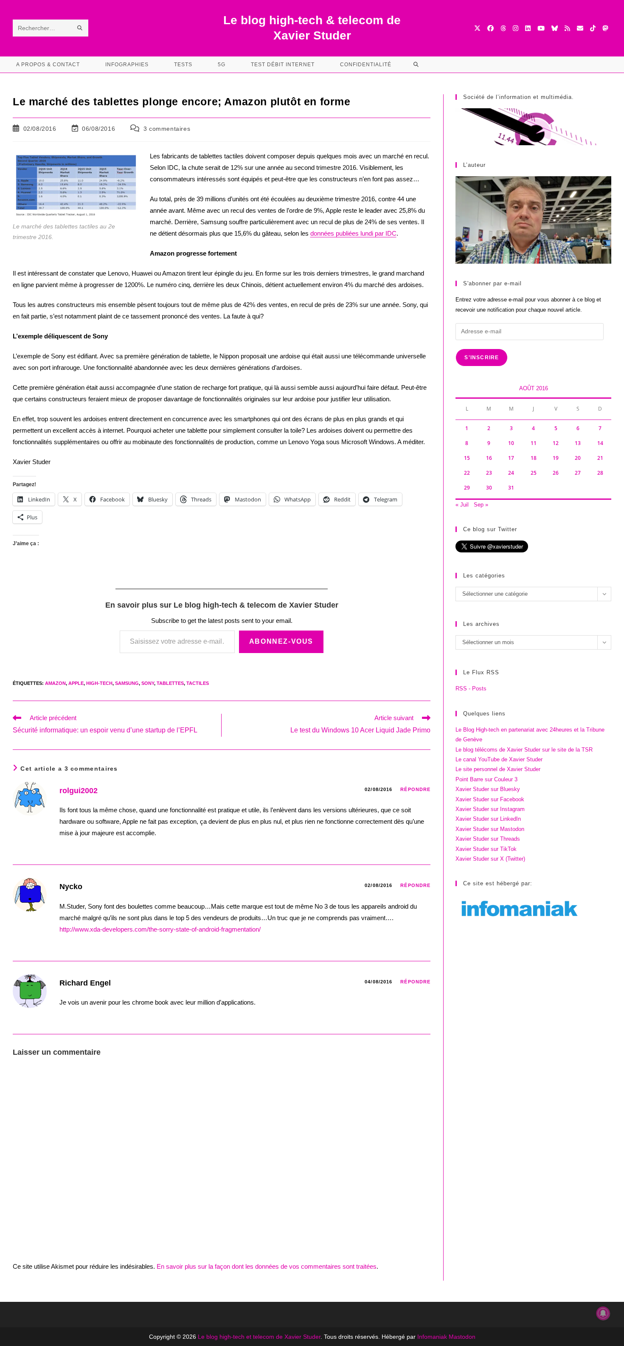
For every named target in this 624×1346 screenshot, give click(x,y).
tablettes (170, 683)
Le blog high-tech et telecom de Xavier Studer (259, 1336)
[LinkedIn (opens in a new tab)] (528, 28)
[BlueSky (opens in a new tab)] (554, 28)
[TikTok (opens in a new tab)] (593, 28)
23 (489, 472)
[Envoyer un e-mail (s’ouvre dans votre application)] (580, 28)
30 (489, 487)
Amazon (55, 683)
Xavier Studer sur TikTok (486, 849)
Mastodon (462, 1336)
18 (534, 458)
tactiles (197, 683)
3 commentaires (166, 128)
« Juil (462, 504)
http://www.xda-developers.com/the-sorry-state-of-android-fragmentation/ (160, 929)
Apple (76, 683)
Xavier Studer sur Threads (487, 839)
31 (511, 487)
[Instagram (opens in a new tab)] (515, 28)
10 (511, 443)
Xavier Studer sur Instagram (490, 809)
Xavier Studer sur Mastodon (489, 829)
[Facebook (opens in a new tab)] (490, 28)
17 (511, 458)
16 (489, 458)
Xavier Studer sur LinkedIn (488, 819)
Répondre (415, 789)
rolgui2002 (78, 790)
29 (467, 487)
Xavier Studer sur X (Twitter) (490, 859)
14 (600, 443)
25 (534, 472)
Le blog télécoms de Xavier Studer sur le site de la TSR (524, 749)
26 (556, 472)
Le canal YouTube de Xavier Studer (498, 759)
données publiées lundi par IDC (353, 233)
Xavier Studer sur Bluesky (487, 789)
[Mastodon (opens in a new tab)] (605, 28)
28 (600, 472)
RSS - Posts (470, 688)
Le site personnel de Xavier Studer (497, 769)
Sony (147, 683)
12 (556, 443)
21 (600, 458)
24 (511, 472)
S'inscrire (481, 357)
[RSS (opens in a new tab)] (567, 28)
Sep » (481, 504)
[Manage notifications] (603, 1313)
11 (534, 443)
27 (578, 472)
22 (467, 472)
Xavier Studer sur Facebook (489, 799)
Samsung (127, 683)
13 (578, 443)
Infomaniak (432, 1336)
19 (556, 458)
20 (578, 458)
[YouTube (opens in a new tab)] (541, 28)
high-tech (99, 683)
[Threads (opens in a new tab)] (503, 28)
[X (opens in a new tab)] (477, 28)
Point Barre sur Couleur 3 (486, 779)
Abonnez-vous (281, 641)
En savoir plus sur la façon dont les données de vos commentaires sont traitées (267, 1266)
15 (467, 458)
